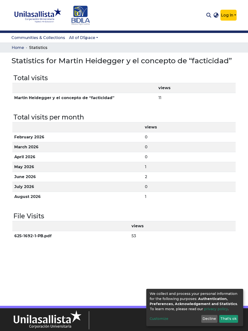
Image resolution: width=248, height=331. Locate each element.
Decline (209, 318)
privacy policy (216, 309)
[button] (216, 15)
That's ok (228, 318)
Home (18, 47)
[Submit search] (209, 15)
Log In (227, 15)
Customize (159, 318)
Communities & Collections (38, 37)
